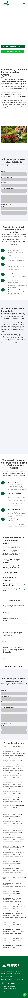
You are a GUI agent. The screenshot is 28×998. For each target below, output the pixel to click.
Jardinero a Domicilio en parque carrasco (14, 773)
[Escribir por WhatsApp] (25, 995)
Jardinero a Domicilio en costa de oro (13, 908)
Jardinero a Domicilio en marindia (12, 898)
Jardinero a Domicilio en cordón (11, 780)
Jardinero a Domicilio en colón (11, 799)
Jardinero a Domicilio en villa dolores (13, 832)
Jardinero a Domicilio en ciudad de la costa (14, 906)
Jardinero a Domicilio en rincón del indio (13, 846)
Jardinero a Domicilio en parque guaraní (13, 755)
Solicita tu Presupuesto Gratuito (13, 46)
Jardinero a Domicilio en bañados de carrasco (12, 760)
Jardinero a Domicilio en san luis (11, 936)
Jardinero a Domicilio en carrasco (12, 784)
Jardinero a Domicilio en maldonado (12, 842)
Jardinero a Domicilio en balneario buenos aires (14, 877)
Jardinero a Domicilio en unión (11, 828)
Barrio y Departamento (7, 188)
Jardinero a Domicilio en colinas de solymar (14, 886)
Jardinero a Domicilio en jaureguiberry (13, 945)
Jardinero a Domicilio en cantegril (12, 863)
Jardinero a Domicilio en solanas (11, 850)
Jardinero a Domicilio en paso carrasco (13, 913)
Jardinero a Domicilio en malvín (11, 810)
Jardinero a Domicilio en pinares (11, 854)
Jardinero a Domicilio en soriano (11, 835)
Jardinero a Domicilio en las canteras (13, 749)
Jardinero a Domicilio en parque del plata (14, 904)
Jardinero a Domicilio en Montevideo (13, 746)
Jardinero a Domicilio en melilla (11, 751)
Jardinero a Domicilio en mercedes (12, 837)
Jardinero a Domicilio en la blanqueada (13, 805)
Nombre (3, 171)
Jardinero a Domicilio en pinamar (12, 889)
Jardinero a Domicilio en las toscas (12, 920)
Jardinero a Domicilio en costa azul (12, 929)
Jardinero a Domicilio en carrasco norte (13, 766)
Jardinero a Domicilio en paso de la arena (14, 812)
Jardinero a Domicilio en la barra (11, 868)
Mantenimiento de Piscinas (10, 988)
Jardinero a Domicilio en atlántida (12, 901)
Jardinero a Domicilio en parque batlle (13, 797)
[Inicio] (6, 4)
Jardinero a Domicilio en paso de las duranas (15, 758)
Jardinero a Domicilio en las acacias (12, 782)
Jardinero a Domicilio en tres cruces (12, 823)
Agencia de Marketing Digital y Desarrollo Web (12, 979)
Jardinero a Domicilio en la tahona (12, 915)
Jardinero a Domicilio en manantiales (13, 870)
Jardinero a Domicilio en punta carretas (13, 789)
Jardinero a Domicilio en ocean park (12, 847)
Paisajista (6, 990)
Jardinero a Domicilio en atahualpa (12, 775)
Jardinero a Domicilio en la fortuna (12, 861)
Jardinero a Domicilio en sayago (11, 821)
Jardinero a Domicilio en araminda (12, 940)
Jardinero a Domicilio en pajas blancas (13, 764)
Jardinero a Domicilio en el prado (12, 816)
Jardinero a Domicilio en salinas (11, 891)
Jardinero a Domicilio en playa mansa (13, 857)
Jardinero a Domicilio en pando (11, 922)
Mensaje (3, 194)
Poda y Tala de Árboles (9, 986)
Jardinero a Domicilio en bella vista (12, 768)
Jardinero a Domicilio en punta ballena (13, 852)
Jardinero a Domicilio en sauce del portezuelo (12, 883)
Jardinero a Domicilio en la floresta (12, 924)
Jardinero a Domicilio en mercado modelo (14, 753)
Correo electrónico (6, 177)
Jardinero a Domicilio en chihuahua (12, 844)
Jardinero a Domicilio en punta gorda (13, 770)
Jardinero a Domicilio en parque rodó (13, 786)
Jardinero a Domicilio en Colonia (11, 947)
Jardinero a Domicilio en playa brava (12, 859)
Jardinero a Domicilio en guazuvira (12, 933)
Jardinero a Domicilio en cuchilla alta (12, 927)
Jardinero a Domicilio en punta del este (13, 839)
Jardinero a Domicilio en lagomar (12, 911)
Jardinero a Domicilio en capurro (11, 777)
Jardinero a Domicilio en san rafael (12, 866)
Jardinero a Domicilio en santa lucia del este (14, 917)
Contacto (6, 991)
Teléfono (3, 182)
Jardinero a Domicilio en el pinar (11, 893)
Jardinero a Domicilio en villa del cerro (13, 830)
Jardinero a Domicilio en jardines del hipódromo (12, 802)
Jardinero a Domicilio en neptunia (12, 896)
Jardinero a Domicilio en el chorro (12, 875)
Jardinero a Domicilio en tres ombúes (13, 826)
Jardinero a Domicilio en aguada (11, 791)
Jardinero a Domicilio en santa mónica (13, 881)
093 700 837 (9, 976)
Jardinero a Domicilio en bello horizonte (13, 931)
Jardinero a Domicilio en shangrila (12, 899)
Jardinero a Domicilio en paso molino (13, 814)
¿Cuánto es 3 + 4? (6, 205)
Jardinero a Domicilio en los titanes (12, 938)
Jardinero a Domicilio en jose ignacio (12, 872)
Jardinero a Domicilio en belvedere (12, 793)
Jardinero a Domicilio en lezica (11, 807)
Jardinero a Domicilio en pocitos (11, 819)
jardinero (10, 326)
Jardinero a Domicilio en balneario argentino (15, 943)
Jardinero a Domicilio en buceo (11, 796)
